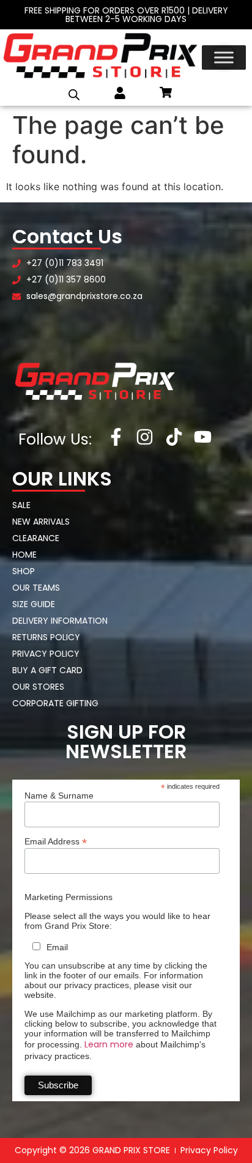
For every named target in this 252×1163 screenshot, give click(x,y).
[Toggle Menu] (224, 57)
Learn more (108, 1044)
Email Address (55, 841)
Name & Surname (59, 795)
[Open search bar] (74, 94)
